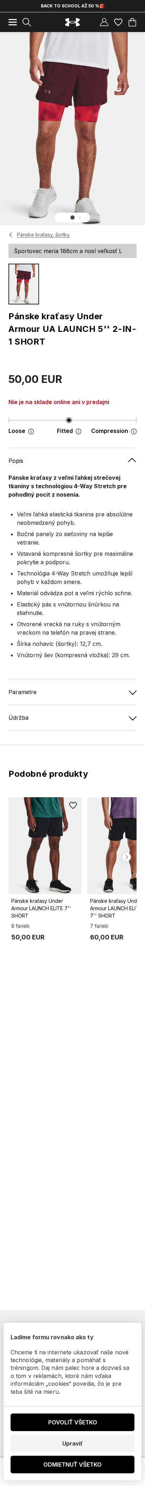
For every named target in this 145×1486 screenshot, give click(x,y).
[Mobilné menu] (12, 22)
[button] (72, 217)
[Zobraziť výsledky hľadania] (27, 22)
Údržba (18, 717)
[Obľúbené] (118, 22)
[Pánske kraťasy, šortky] (10, 234)
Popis (15, 460)
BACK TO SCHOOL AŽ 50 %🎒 (73, 5)
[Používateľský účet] (104, 22)
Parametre (22, 691)
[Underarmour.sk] (72, 22)
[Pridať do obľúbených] (73, 805)
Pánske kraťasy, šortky (43, 235)
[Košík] (132, 22)
